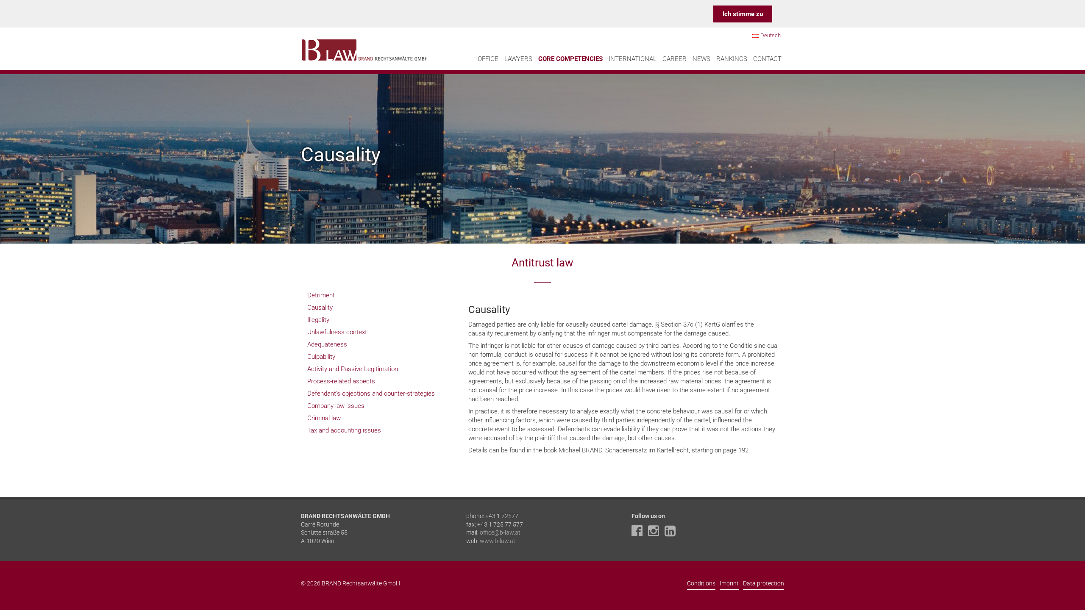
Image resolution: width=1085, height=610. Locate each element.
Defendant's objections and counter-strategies (371, 393)
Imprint (729, 583)
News (701, 59)
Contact (767, 59)
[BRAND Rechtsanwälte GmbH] (364, 49)
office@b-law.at (500, 532)
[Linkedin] (672, 533)
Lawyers (518, 59)
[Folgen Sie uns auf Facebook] (639, 533)
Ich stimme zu (743, 14)
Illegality (318, 320)
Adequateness (327, 344)
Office (488, 59)
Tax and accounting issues (344, 430)
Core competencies (570, 59)
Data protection (763, 583)
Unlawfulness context (337, 332)
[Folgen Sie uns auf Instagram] (655, 533)
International (633, 59)
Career (674, 59)
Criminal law (324, 418)
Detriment (321, 295)
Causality (320, 307)
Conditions (701, 583)
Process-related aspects (341, 381)
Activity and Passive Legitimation (352, 369)
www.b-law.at (497, 541)
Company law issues (335, 406)
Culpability (321, 356)
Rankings (731, 59)
